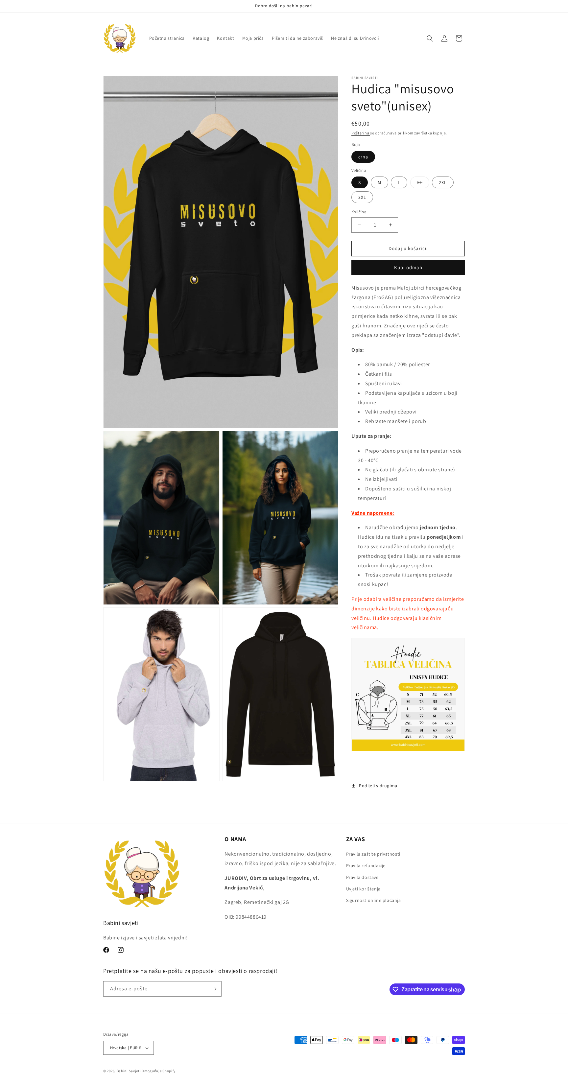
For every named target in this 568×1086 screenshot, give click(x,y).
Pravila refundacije (366, 865)
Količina (359, 212)
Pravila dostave (362, 877)
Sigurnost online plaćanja (373, 900)
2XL (443, 182)
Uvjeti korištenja (363, 889)
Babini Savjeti (129, 1071)
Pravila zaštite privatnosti (373, 854)
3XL (362, 197)
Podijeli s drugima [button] (378, 786)
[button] (430, 38)
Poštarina (360, 132)
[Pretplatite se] (214, 989)
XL (423, 183)
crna (363, 157)
